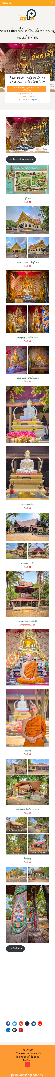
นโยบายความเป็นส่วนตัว (28, 1053)
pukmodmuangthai (29, 99)
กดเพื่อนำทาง (15, 948)
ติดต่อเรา (28, 1060)
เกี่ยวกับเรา (27, 1049)
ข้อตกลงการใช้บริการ (27, 1056)
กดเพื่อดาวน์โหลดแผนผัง (21, 159)
